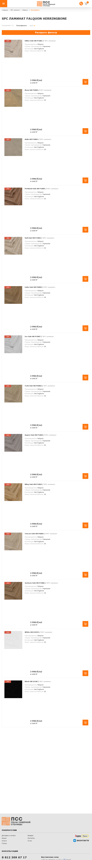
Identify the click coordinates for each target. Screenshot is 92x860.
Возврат (30, 835)
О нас (30, 841)
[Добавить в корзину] (85, 82)
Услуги (4, 841)
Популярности (21, 25)
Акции (4, 838)
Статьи (4, 843)
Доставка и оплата (8, 835)
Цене (31, 25)
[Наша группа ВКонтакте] (81, 840)
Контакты (31, 838)
